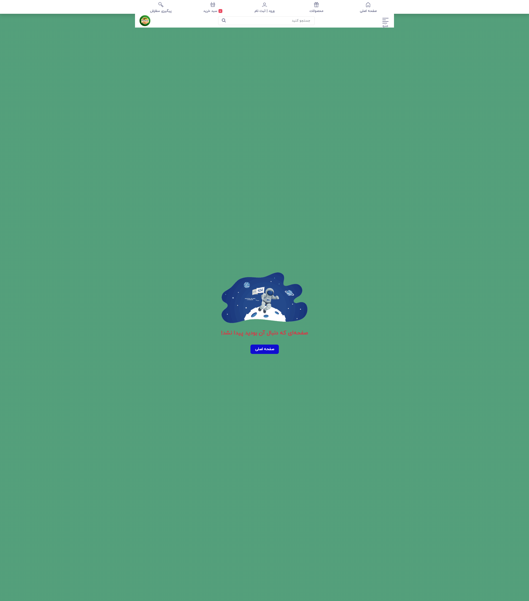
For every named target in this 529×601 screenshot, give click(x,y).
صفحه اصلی (264, 349)
